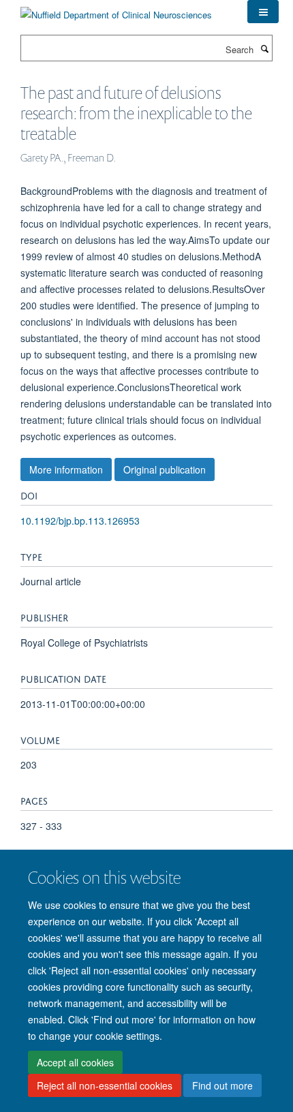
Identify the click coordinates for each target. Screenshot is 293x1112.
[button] (263, 11)
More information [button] (66, 469)
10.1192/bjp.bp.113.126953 (80, 520)
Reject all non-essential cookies (104, 1085)
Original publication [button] (164, 469)
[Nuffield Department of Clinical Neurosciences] (116, 9)
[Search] (264, 48)
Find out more (222, 1085)
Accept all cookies (75, 1062)
